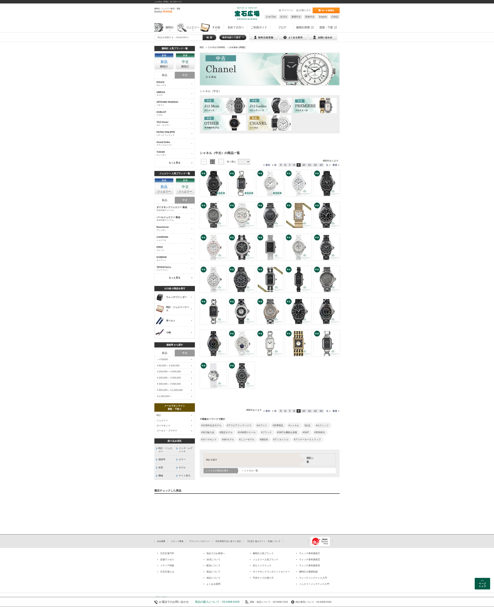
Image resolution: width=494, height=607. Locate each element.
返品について (213, 571)
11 (309, 165)
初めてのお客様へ (215, 553)
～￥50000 (162, 359)
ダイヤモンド (163, 425)
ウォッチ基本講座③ (309, 565)
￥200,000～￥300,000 (168, 377)
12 (315, 165)
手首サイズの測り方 (263, 578)
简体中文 (310, 16)
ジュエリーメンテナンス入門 (314, 584)
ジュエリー (162, 420)
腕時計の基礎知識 (308, 571)
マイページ (287, 10)
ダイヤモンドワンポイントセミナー (271, 571)
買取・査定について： (261, 602)
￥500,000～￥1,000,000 (169, 390)
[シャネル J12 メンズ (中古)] (224, 105)
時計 (158, 415)
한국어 (283, 16)
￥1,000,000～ (164, 396)
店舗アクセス (167, 559)
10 (303, 165)
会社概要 (161, 541)
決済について (213, 559)
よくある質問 (213, 584)
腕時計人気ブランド (263, 553)
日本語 (334, 16)
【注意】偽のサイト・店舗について (263, 541)
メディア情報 (167, 565)
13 (321, 165)
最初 (268, 165)
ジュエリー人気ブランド (265, 559)
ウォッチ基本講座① (309, 553)
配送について (213, 565)
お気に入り (305, 10)
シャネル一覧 (251, 470)
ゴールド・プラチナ (166, 430)
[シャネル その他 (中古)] (224, 123)
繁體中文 (296, 16)
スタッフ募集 (177, 541)
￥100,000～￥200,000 (168, 371)
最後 (334, 165)
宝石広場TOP (167, 553)
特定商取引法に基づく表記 (228, 541)
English (323, 16)
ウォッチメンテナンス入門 (313, 578)
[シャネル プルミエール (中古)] (315, 105)
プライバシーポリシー (199, 541)
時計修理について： (306, 602)
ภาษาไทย (271, 16)
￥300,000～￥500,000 (168, 384)
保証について (213, 578)
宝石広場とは (167, 571)
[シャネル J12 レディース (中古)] (269, 105)
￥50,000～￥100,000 (167, 365)
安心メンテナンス (262, 565)
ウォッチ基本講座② (309, 559)
